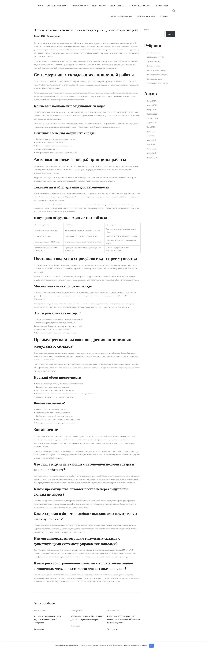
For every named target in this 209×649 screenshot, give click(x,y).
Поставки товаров (153, 66)
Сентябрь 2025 (152, 118)
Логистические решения (155, 57)
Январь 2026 (151, 101)
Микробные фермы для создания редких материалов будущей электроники (47, 619)
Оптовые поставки (53, 36)
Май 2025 (150, 136)
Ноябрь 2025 (151, 109)
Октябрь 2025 (152, 114)
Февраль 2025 (152, 149)
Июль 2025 (151, 127)
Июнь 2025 (151, 131)
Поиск (146, 29)
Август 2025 (151, 122)
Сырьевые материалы (154, 79)
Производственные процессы (157, 74)
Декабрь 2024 (152, 157)
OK (151, 645)
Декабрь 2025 (152, 105)
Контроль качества (153, 53)
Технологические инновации (157, 83)
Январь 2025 (151, 153)
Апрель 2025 (151, 140)
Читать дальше (39, 629)
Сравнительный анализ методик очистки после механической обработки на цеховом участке (123, 619)
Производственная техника (156, 70)
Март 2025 (151, 144)
